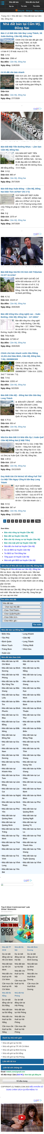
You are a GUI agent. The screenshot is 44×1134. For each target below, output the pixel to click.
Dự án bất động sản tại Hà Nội (20, 957)
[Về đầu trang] (41, 1131)
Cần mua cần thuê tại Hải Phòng (20, 1029)
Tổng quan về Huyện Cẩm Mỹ (16, 557)
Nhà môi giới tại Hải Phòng (13, 1057)
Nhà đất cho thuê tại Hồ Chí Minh (7, 977)
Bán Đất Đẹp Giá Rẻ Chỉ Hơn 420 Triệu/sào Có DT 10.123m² (21, 273)
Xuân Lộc (6, 653)
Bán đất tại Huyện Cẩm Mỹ (16, 536)
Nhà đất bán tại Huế (11, 849)
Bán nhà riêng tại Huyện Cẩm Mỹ (19, 532)
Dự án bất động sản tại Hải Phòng (20, 1003)
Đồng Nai (22, 62)
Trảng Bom (7, 649)
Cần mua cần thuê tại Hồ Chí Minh (7, 986)
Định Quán (6, 641)
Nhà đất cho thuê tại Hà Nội (20, 974)
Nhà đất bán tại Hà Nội (20, 965)
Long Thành (28, 641)
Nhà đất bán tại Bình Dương (32, 967)
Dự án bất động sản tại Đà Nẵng (7, 1003)
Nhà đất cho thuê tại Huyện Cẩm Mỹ (19, 546)
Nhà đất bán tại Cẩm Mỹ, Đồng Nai (26, 569)
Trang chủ (5, 16)
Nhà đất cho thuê (32, 2)
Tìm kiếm (36, 6)
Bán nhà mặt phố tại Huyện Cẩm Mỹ (20, 543)
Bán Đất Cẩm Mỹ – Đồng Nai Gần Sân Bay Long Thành (21, 396)
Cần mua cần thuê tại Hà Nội (20, 983)
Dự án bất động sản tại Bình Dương (32, 957)
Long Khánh (28, 634)
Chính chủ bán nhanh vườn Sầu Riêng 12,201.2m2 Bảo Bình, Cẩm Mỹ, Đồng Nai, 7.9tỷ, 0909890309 (21, 356)
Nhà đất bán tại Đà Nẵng (7, 1011)
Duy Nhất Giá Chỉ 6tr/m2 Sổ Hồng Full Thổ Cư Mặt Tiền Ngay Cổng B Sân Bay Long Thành (21, 479)
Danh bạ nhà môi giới (12, 1038)
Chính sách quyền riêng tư (25, 1090)
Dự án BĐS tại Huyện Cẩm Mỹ (17, 550)
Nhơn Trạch (7, 645)
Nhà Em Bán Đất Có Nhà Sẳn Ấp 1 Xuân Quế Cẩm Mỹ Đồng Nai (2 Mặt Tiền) (22, 439)
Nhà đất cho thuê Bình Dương (32, 977)
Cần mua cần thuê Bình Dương (32, 986)
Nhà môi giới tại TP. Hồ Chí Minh (16, 1046)
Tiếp (38, 521)
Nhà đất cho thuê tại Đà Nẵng (7, 1019)
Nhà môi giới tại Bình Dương (14, 1050)
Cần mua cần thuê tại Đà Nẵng (7, 1029)
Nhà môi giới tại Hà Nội (12, 1043)
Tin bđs (24, 6)
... (32, 521)
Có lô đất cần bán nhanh (12, 72)
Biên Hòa (6, 634)
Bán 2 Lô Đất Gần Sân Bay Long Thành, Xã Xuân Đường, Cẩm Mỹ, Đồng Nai (21, 34)
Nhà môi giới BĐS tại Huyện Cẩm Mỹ (20, 560)
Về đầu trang (21, 1081)
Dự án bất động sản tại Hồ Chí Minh (7, 957)
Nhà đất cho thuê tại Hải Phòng (20, 1019)
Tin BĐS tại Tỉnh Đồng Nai (15, 553)
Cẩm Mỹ (13, 62)
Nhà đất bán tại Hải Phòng (20, 1011)
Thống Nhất (28, 645)
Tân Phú (5, 638)
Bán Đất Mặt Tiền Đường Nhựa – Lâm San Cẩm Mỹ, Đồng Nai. (21, 148)
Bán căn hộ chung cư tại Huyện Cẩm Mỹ (22, 539)
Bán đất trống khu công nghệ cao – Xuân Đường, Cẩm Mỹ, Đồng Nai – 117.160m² (20, 315)
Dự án (11, 6)
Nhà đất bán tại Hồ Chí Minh (7, 967)
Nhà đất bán (14, 2)
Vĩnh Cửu (27, 649)
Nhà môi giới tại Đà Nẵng (13, 1053)
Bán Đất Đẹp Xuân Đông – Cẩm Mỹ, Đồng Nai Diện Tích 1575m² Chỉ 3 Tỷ (21, 190)
